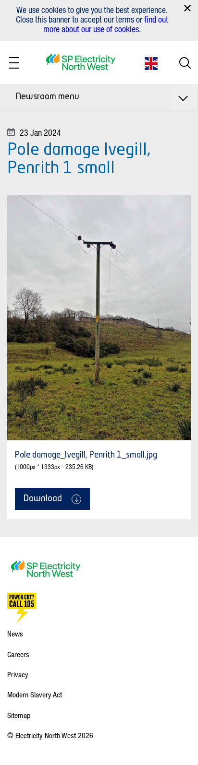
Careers (18, 654)
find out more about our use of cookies (105, 24)
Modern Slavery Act (34, 694)
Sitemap (18, 715)
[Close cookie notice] (187, 8)
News (15, 633)
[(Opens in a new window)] (21, 608)
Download (43, 498)
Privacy (17, 674)
